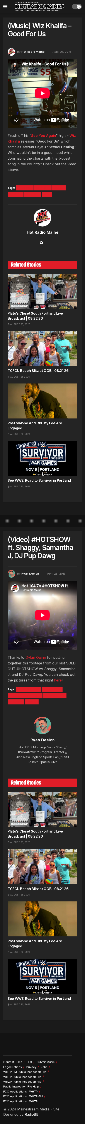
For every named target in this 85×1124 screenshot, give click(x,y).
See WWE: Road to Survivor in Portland (39, 480)
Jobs (44, 1067)
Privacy (31, 1067)
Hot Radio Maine (32, 51)
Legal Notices (12, 1067)
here (58, 680)
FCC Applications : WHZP (20, 1101)
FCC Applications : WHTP (20, 1091)
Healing (25, 188)
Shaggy (16, 702)
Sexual (15, 194)
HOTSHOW (52, 689)
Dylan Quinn (36, 657)
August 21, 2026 (20, 376)
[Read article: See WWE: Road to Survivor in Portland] (42, 458)
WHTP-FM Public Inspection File (24, 1071)
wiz (46, 194)
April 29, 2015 (62, 51)
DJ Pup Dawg (29, 689)
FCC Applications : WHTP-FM (23, 1096)
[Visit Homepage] (40, 6)
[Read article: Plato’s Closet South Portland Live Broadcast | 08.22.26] (42, 291)
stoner (32, 194)
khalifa (42, 188)
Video (31, 702)
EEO (29, 1062)
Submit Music (46, 1062)
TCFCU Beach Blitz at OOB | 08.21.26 (38, 370)
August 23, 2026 (20, 324)
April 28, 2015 (56, 573)
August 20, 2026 (20, 434)
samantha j (54, 695)
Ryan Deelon (30, 573)
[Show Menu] (5, 6)
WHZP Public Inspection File (22, 1081)
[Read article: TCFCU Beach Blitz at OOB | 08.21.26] (42, 348)
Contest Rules (12, 1062)
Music (58, 188)
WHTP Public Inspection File (22, 1077)
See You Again (43, 135)
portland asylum (25, 695)
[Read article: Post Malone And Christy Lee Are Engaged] (42, 400)
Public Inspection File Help (21, 1086)
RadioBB (32, 1114)
